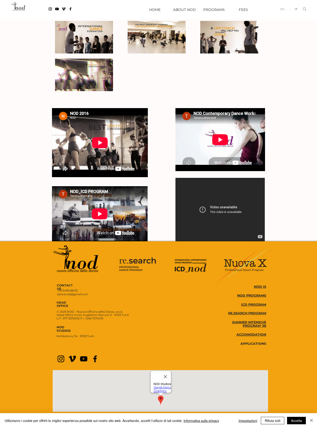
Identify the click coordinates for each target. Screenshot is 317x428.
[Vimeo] (63, 9)
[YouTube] (57, 9)
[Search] (305, 9)
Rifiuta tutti (272, 420)
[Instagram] (50, 9)
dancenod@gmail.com (72, 294)
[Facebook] (70, 9)
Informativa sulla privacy (201, 420)
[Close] (311, 420)
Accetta (296, 420)
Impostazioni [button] (248, 420)
